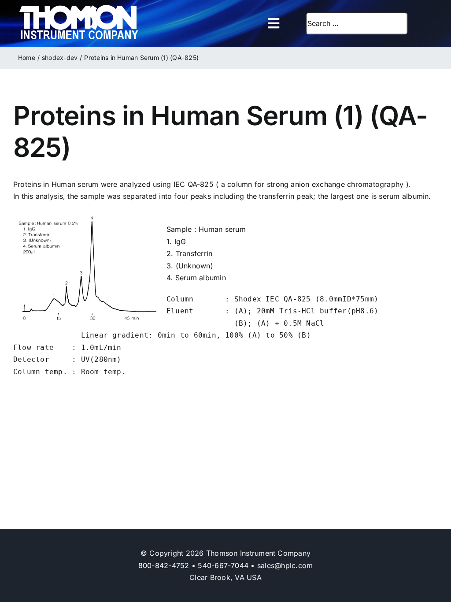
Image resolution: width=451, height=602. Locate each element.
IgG (180, 241)
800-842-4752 (163, 565)
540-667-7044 (223, 565)
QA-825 (201, 184)
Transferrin (194, 253)
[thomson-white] (78, 8)
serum (235, 229)
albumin (212, 277)
